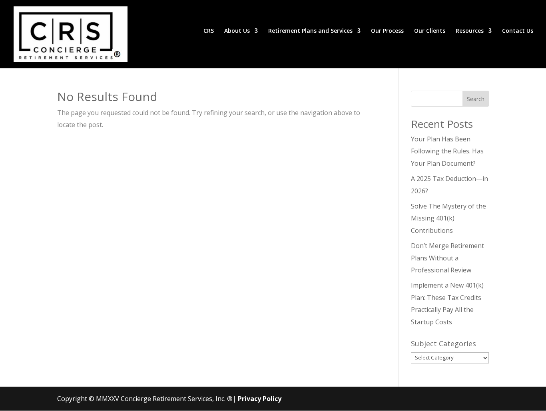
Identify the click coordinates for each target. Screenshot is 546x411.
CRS (208, 31)
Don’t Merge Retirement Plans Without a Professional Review (447, 257)
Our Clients (429, 31)
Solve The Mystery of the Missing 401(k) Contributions (448, 218)
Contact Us (517, 31)
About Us (237, 31)
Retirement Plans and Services (310, 31)
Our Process (387, 31)
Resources (470, 31)
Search (475, 99)
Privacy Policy (259, 398)
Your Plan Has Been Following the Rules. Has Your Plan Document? (447, 151)
